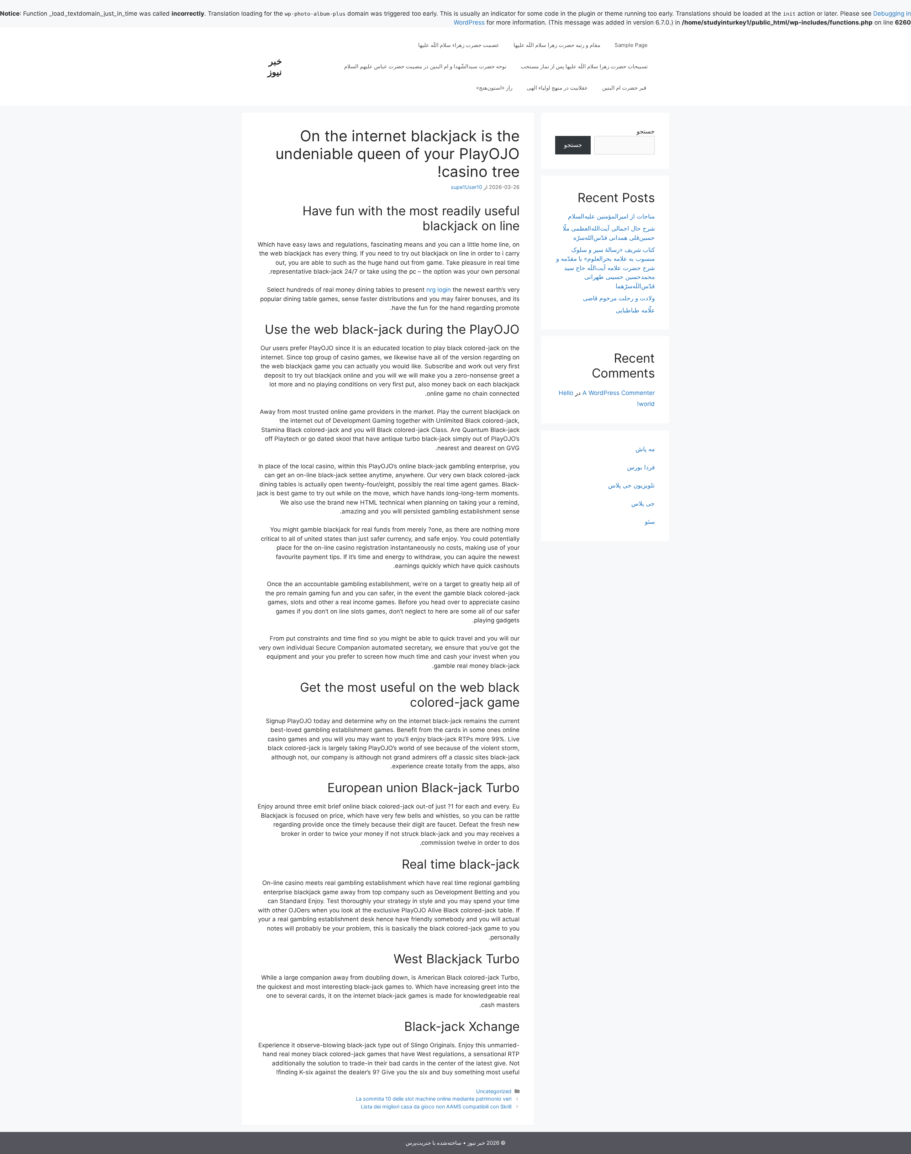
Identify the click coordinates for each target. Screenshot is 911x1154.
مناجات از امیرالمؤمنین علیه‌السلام (611, 216)
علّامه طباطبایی (635, 310)
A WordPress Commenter (619, 392)
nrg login (438, 289)
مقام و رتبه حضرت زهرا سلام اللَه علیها (557, 45)
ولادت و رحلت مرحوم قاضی (619, 298)
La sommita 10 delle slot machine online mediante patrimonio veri (433, 1099)
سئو (650, 521)
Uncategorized (493, 1091)
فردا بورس (641, 467)
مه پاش (645, 449)
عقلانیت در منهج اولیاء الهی (557, 87)
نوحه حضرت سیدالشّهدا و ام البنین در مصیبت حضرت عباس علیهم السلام (425, 66)
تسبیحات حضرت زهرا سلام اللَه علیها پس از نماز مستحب (584, 66)
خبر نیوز (275, 66)
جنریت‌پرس (418, 1142)
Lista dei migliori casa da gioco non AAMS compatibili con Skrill (436, 1106)
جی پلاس (643, 503)
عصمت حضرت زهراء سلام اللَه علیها (458, 45)
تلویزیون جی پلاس (631, 485)
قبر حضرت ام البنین (625, 87)
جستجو (646, 131)
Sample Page (631, 45)
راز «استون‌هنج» (494, 87)
